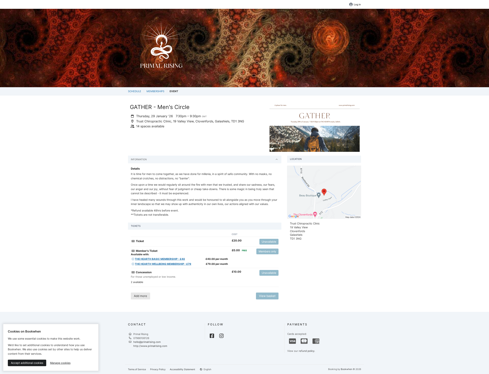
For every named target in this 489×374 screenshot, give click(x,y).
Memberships (155, 91)
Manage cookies (60, 362)
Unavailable (269, 241)
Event (174, 91)
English (207, 369)
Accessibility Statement (182, 369)
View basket (267, 296)
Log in (357, 4)
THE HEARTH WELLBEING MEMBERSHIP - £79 (163, 263)
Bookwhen (346, 369)
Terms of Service (137, 369)
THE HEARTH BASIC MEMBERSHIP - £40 (160, 258)
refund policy (306, 350)
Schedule (134, 91)
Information (139, 159)
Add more (140, 296)
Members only (267, 251)
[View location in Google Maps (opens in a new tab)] (324, 192)
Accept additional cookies (27, 362)
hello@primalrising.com (147, 341)
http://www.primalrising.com (150, 345)
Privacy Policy (158, 369)
